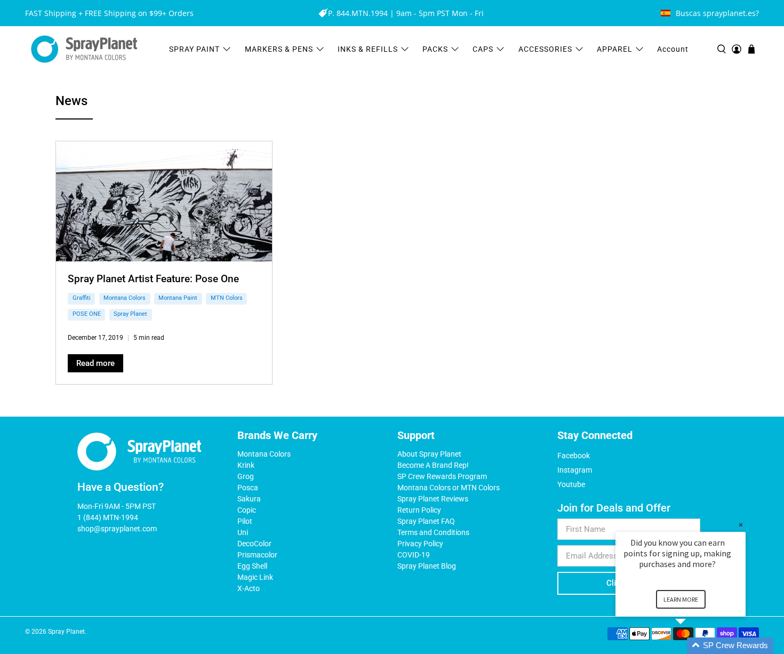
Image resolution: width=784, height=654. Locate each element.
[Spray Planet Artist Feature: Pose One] (164, 201)
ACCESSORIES (545, 49)
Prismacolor (257, 555)
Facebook (573, 455)
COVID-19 (413, 555)
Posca (247, 487)
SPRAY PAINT (194, 49)
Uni (242, 532)
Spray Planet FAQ (426, 521)
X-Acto (248, 588)
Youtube (571, 484)
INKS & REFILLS (368, 49)
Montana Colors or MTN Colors (448, 487)
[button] (693, 645)
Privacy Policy (420, 543)
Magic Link (255, 577)
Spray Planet (130, 313)
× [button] (741, 525)
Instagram (574, 470)
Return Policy (419, 510)
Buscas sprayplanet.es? (717, 13)
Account (673, 49)
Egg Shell (252, 566)
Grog (245, 476)
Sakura (249, 499)
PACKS (435, 49)
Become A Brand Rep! (433, 465)
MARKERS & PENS (279, 49)
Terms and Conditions (433, 532)
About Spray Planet (429, 454)
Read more (95, 363)
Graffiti (82, 297)
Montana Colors (124, 297)
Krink (245, 465)
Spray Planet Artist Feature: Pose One (153, 279)
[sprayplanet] (84, 49)
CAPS (483, 49)
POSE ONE (87, 313)
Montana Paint (177, 297)
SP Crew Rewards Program (442, 476)
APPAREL (615, 49)
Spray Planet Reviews (432, 499)
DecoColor (254, 543)
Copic (246, 510)
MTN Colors (227, 297)
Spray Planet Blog (426, 566)
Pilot (244, 521)
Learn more (680, 599)
